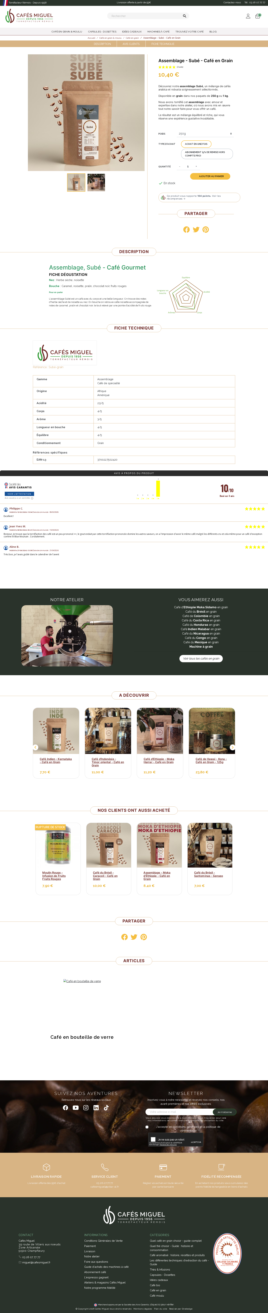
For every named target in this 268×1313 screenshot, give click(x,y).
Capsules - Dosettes (162, 1274)
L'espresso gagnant (96, 1277)
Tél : (254, 2)
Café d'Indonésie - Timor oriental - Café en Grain (108, 762)
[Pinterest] (205, 229)
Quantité (164, 166)
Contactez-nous (232, 2)
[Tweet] (196, 229)
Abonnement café (95, 1272)
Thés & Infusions (160, 1269)
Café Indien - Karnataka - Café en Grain (56, 760)
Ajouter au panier (211, 176)
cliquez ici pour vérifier (162, 1304)
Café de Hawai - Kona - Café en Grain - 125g (211, 760)
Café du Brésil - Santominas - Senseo (208, 874)
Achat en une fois (196, 144)
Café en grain (201, 629)
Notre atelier (92, 1256)
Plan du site (160, 1309)
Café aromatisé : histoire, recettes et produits (177, 1255)
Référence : (40, 367)
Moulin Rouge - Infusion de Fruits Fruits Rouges (54, 876)
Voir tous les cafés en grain (201, 658)
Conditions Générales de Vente (103, 1240)
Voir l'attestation (19, 493)
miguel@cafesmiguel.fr (36, 1262)
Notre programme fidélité (99, 1287)
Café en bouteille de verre (82, 1037)
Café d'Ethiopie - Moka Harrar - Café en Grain (159, 760)
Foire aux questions (96, 1261)
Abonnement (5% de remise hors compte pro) (205, 154)
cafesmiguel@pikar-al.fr (105, 1186)
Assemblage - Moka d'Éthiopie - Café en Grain (156, 876)
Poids (161, 133)
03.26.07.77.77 (104, 1183)
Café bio (155, 1285)
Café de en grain (201, 616)
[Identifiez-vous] (248, 15)
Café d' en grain (201, 607)
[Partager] (186, 229)
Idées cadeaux (159, 1279)
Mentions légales (142, 1309)
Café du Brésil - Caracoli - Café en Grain (105, 876)
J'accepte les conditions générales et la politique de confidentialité (188, 1128)
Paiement (90, 1246)
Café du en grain (201, 611)
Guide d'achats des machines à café (106, 1266)
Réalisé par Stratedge (181, 1309)
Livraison (89, 1251)
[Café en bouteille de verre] (82, 981)
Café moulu (157, 1295)
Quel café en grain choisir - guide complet (176, 1240)
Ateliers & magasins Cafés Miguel (105, 1282)
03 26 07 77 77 (31, 1257)
